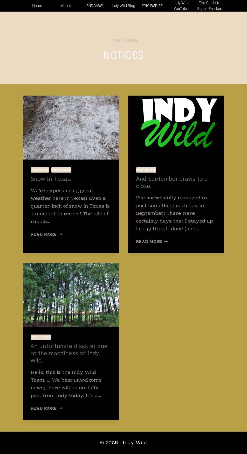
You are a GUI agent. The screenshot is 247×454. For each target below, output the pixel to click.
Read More (46, 234)
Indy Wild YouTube (181, 5)
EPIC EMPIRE (152, 5)
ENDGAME (95, 5)
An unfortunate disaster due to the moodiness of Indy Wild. (69, 353)
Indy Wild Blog (123, 5)
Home (37, 5)
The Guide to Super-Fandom (209, 5)
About (66, 5)
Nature (40, 170)
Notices (61, 170)
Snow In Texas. (51, 178)
